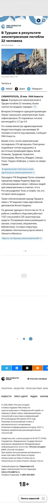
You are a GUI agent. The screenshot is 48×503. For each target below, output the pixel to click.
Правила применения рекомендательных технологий (21, 432)
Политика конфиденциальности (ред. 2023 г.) (22, 427)
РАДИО (33, 396)
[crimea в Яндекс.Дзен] (27, 368)
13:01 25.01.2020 (7, 45)
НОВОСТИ (6, 396)
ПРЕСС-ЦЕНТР (21, 396)
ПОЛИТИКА (6, 388)
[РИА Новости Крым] (11, 26)
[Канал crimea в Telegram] (6, 368)
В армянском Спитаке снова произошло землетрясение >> (18, 171)
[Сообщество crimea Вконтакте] (17, 368)
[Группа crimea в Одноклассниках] (38, 368)
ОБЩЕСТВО (19, 388)
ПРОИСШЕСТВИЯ (34, 388)
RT (35, 107)
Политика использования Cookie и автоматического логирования (17, 423)
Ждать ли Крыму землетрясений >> (22, 238)
